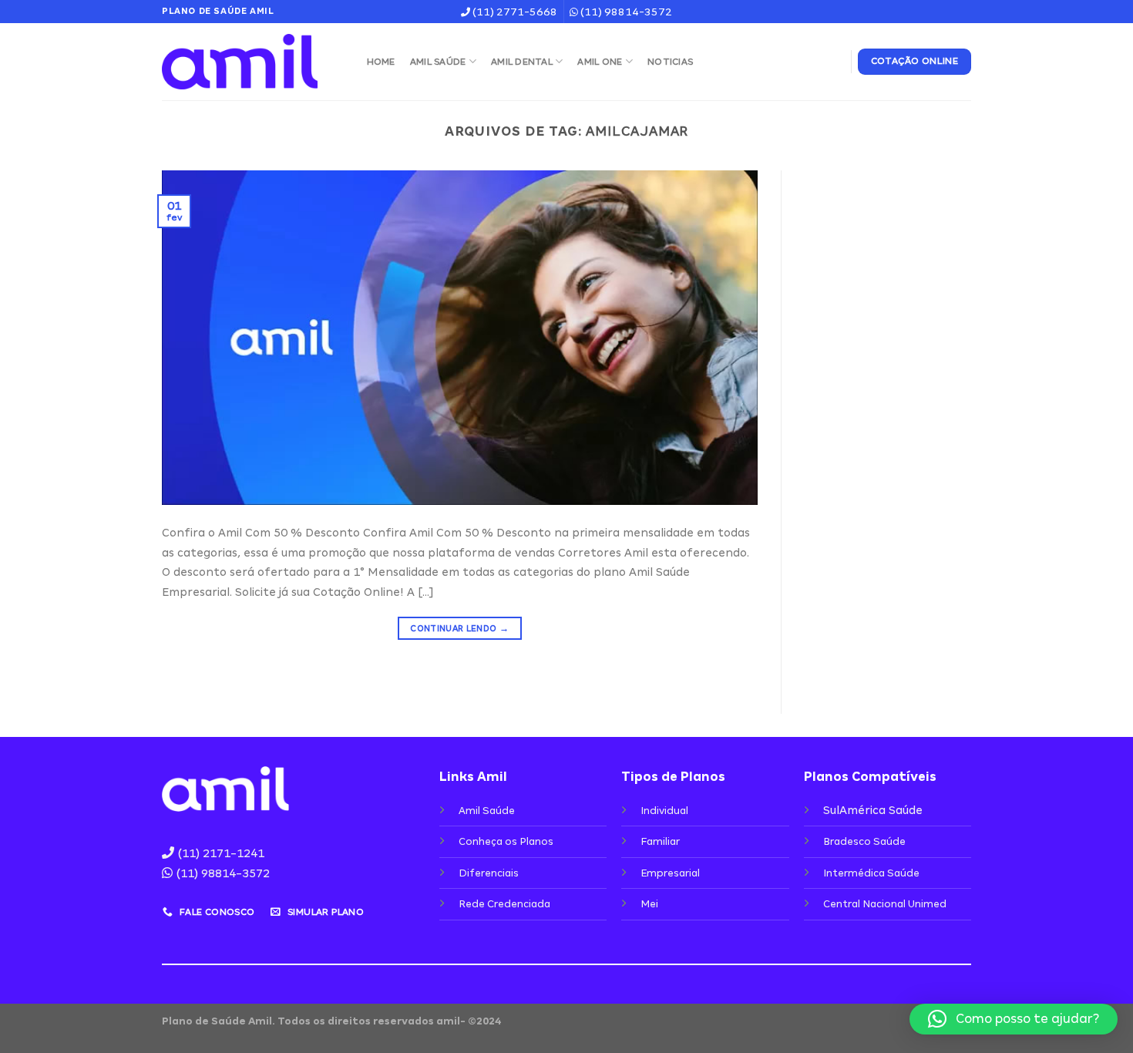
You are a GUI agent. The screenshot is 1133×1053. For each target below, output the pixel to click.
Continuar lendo (459, 628)
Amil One (599, 61)
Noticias (670, 61)
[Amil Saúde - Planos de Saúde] (249, 61)
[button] (1013, 1019)
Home (381, 61)
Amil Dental (522, 61)
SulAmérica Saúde (873, 810)
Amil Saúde (438, 61)
